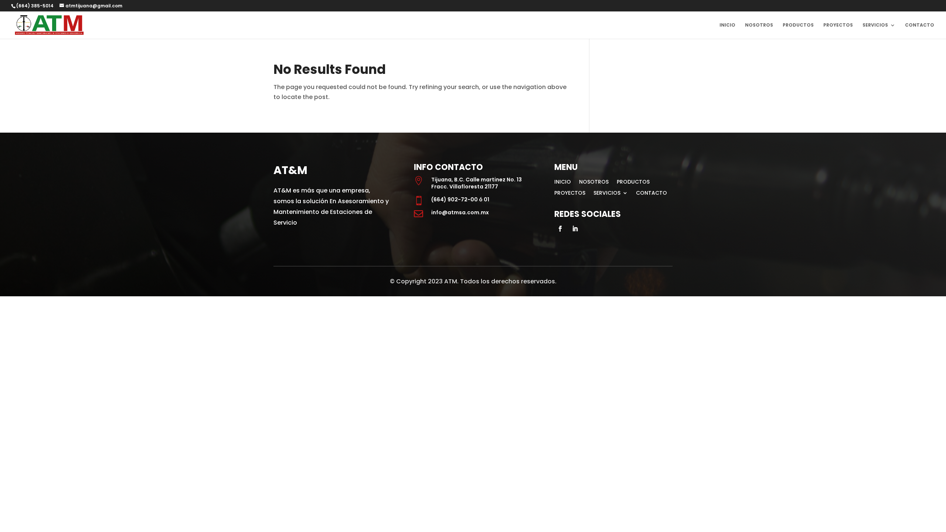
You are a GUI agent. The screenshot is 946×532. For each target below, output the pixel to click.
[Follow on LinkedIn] (575, 229)
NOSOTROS (759, 25)
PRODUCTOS (798, 25)
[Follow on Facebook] (560, 229)
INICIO (727, 25)
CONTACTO (919, 25)
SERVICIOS (875, 25)
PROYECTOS (838, 25)
